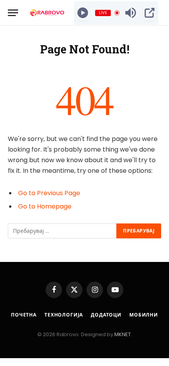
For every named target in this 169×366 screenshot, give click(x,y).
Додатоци (106, 314)
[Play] (82, 12)
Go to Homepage (45, 206)
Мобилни (143, 314)
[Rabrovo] (47, 13)
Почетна (24, 314)
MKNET (122, 334)
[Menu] (13, 13)
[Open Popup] (149, 12)
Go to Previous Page (49, 193)
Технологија (63, 314)
